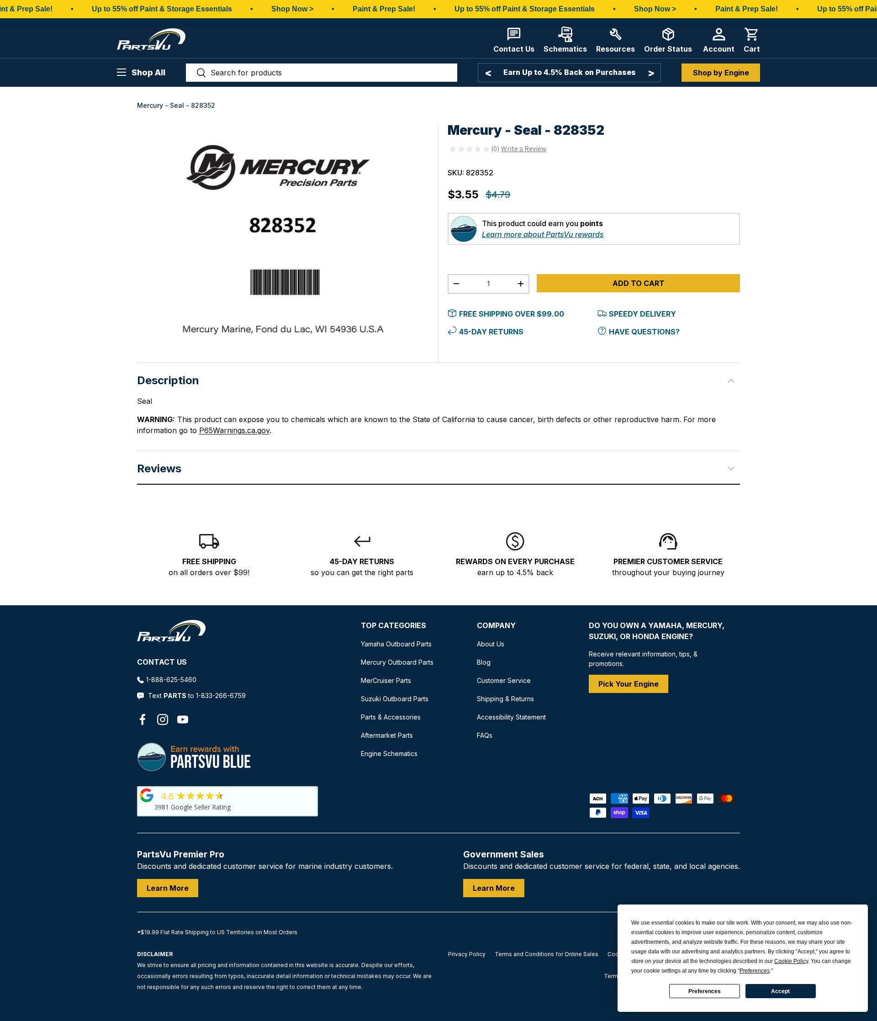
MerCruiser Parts (386, 680)
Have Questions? (644, 331)
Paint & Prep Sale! (384, 9)
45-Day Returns (491, 331)
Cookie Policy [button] (791, 961)
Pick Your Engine (628, 683)
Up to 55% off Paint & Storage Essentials (162, 9)
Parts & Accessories (391, 717)
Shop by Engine (721, 72)
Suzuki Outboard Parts (394, 699)
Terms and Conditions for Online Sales (546, 954)
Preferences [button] (755, 971)
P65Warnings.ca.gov (234, 430)
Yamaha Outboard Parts (396, 644)
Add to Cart (639, 283)
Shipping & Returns (505, 699)
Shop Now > (292, 9)
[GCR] (146, 795)
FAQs (484, 735)
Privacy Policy (467, 954)
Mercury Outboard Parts (397, 662)
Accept (780, 991)
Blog (484, 662)
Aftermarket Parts (387, 735)
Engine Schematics (389, 753)
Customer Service (504, 680)
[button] (752, 39)
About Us (490, 644)
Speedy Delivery (642, 313)
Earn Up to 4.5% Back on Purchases (569, 72)
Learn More (168, 888)
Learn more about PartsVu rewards (543, 234)
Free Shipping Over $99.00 (511, 313)
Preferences (704, 991)
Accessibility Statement (511, 717)
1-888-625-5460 (171, 679)
